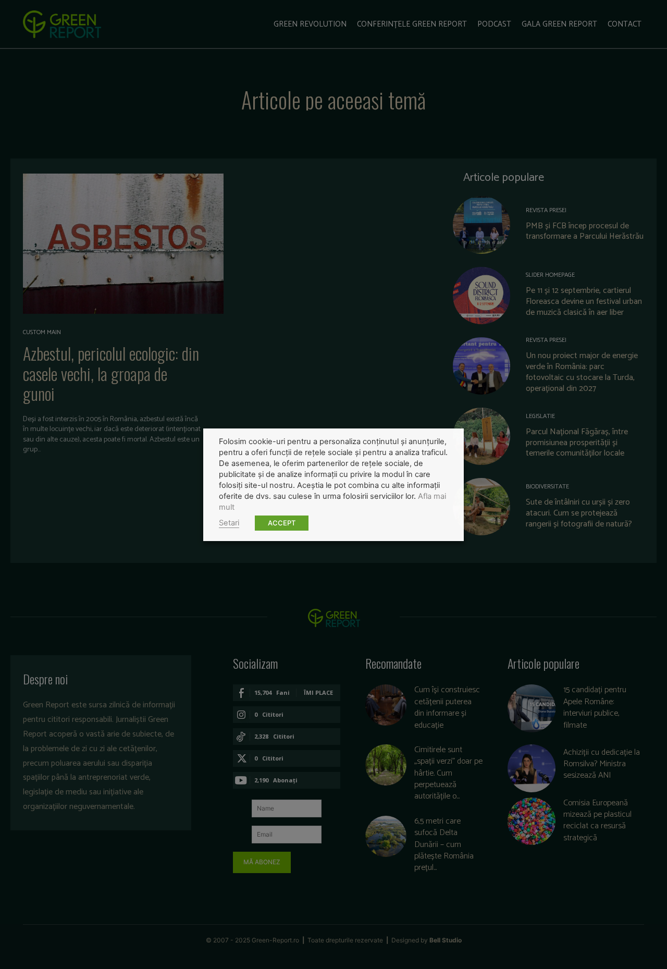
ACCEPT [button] (281, 523)
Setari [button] (229, 523)
